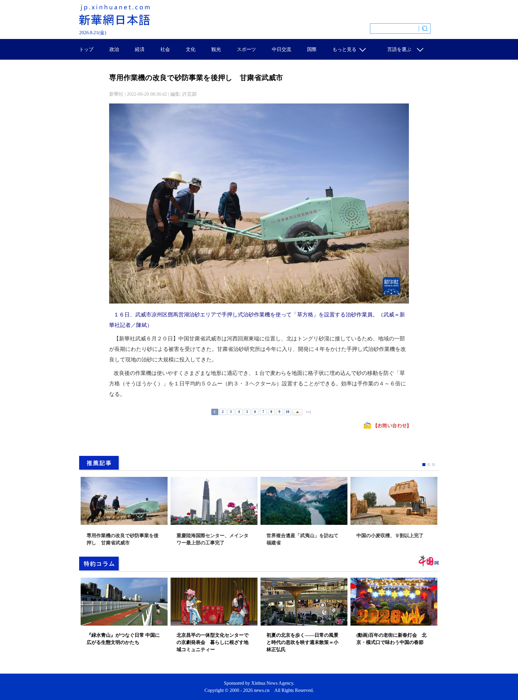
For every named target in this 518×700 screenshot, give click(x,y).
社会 (165, 49)
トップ (86, 49)
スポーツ (246, 49)
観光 (216, 49)
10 (287, 412)
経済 (139, 49)
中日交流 (281, 49)
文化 (190, 49)
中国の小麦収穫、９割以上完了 (390, 535)
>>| (308, 412)
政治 (114, 49)
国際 (312, 49)
